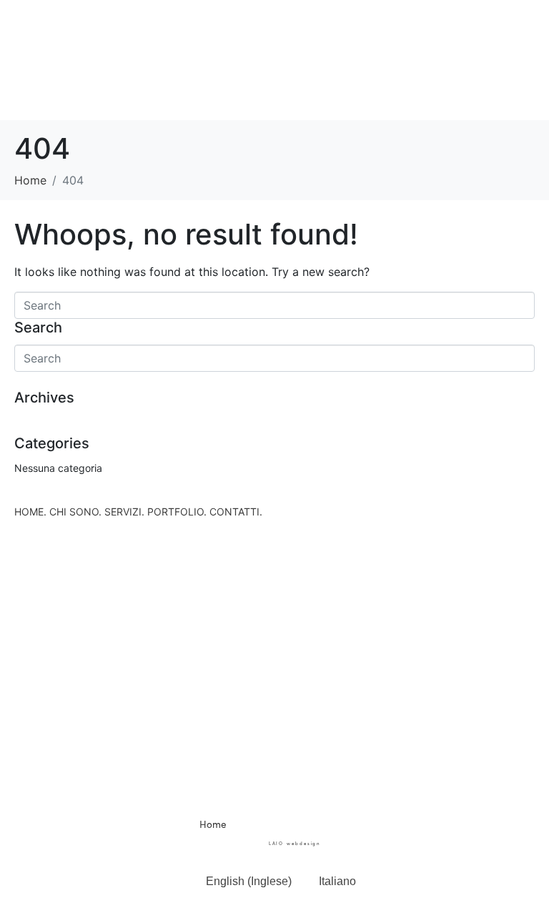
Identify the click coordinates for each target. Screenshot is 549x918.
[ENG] (518, 855)
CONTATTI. (235, 511)
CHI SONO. (75, 511)
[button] (274, 34)
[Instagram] (294, 777)
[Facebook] (255, 777)
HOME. (30, 511)
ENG (518, 890)
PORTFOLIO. (177, 511)
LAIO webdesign (294, 843)
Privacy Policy (317, 835)
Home (213, 824)
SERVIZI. (124, 511)
